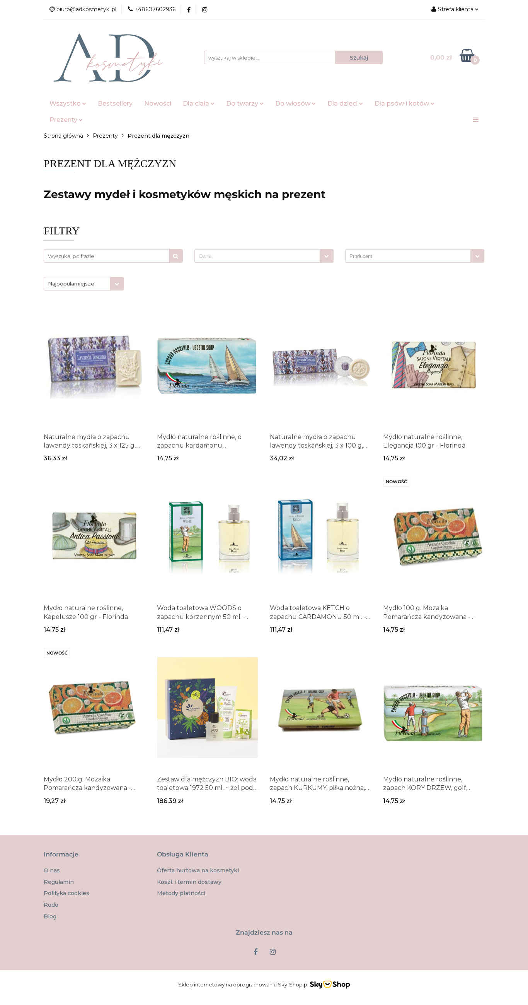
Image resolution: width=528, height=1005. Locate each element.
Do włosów (293, 103)
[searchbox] (409, 256)
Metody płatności (181, 893)
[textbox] (257, 256)
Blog (50, 916)
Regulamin (59, 882)
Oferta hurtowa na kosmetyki (198, 870)
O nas (52, 870)
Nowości (157, 103)
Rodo (51, 904)
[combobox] (264, 256)
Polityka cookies (66, 893)
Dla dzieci (343, 103)
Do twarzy (243, 103)
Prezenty (64, 119)
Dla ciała (197, 103)
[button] (61, 854)
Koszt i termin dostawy (189, 882)
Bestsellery (115, 103)
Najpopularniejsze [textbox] (71, 283)
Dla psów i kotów (403, 103)
